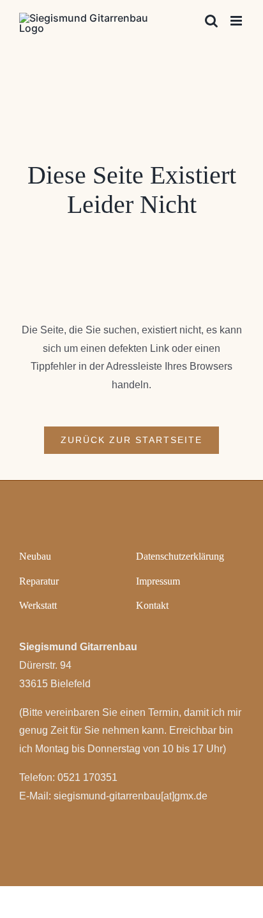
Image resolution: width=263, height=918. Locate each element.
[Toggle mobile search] (211, 20)
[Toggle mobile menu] (237, 20)
